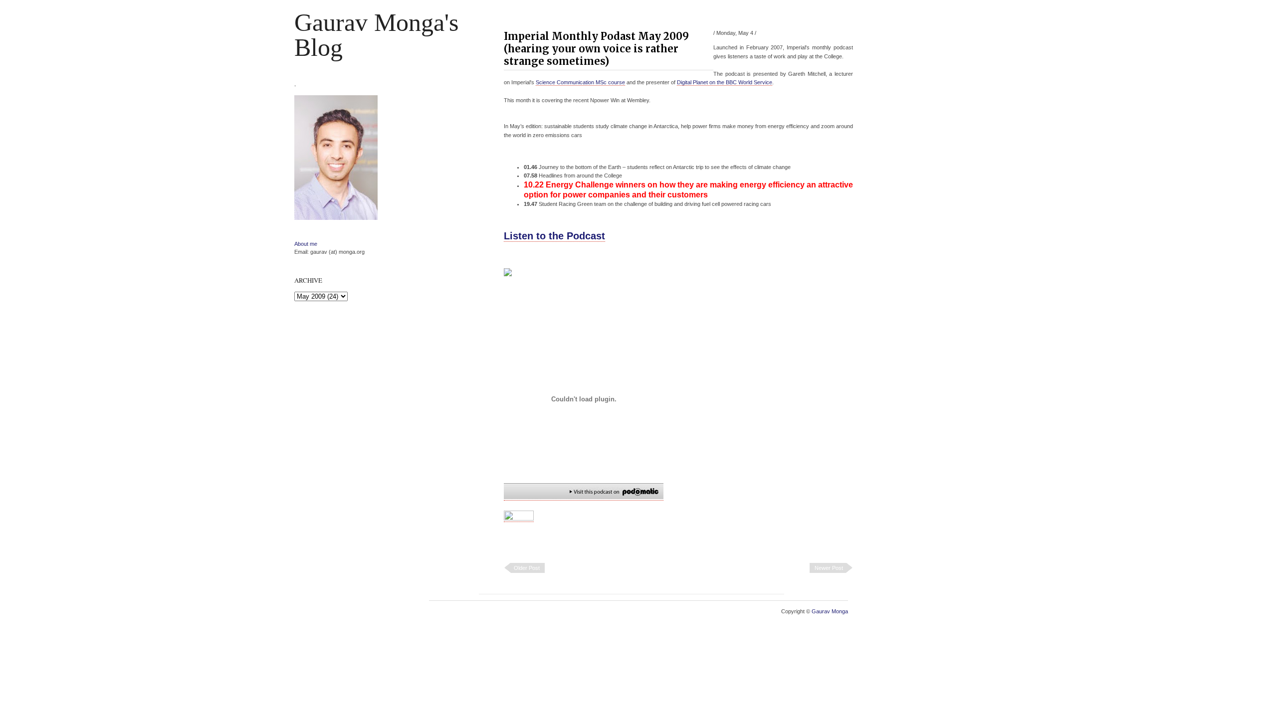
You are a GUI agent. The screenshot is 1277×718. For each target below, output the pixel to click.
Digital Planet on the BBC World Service (724, 82)
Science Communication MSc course (580, 82)
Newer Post (829, 568)
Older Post (527, 568)
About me (305, 244)
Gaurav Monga (830, 611)
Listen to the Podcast (554, 235)
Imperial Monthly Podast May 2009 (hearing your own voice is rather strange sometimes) (596, 48)
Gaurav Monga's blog (376, 34)
